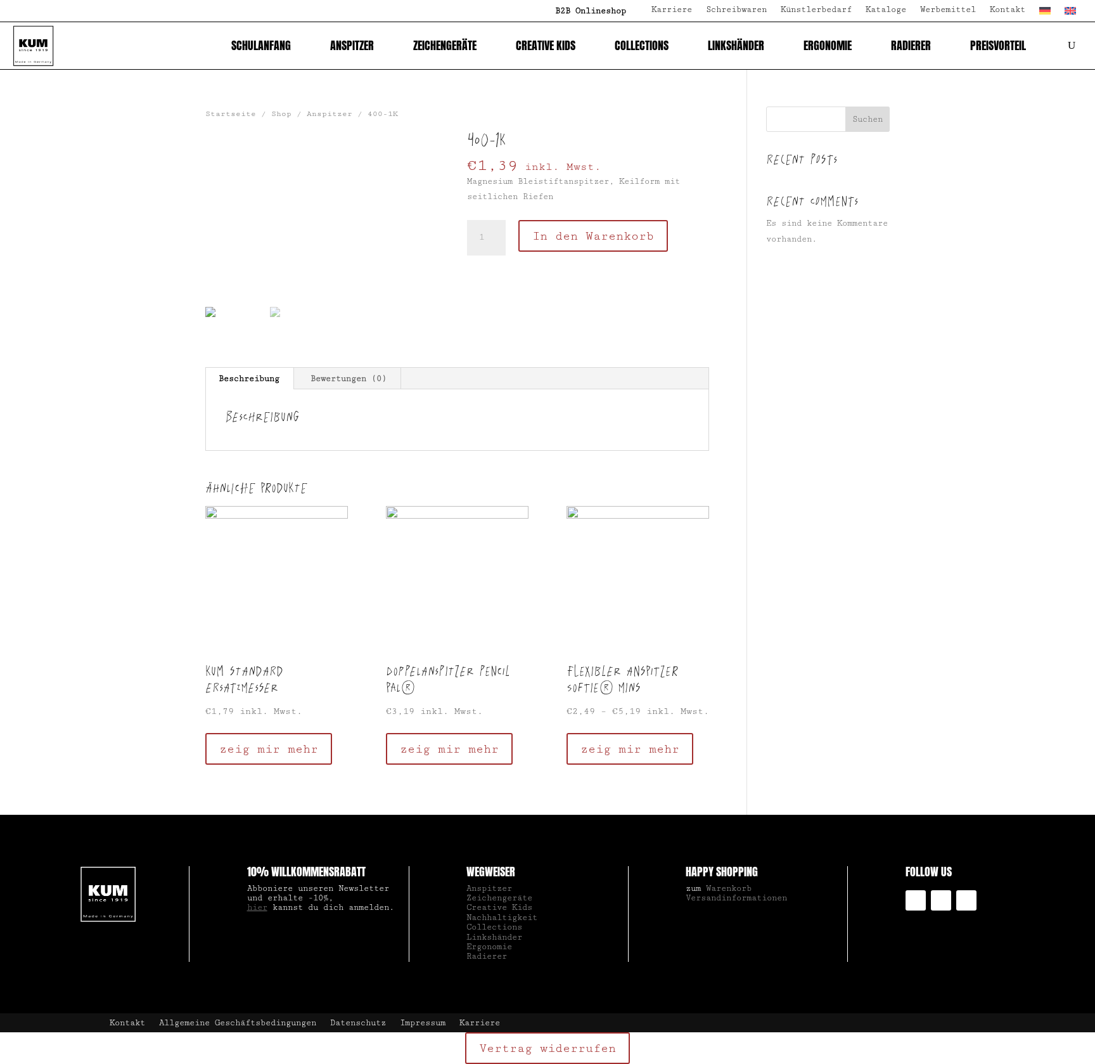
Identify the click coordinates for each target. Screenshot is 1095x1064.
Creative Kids (545, 45)
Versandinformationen (736, 898)
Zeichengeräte (445, 45)
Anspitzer (352, 45)
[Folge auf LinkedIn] (941, 900)
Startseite (230, 114)
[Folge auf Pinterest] (966, 900)
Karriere (671, 10)
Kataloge (886, 10)
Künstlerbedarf (816, 10)
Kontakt (1007, 10)
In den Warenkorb (593, 236)
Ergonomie (828, 45)
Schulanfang (261, 45)
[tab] (249, 378)
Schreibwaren (736, 10)
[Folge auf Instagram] (916, 900)
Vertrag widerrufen (547, 1048)
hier (257, 907)
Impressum (422, 1023)
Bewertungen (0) (349, 378)
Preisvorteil (998, 45)
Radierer (911, 45)
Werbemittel (948, 10)
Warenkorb (729, 888)
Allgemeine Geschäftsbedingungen (237, 1023)
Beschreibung (249, 378)
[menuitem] (1045, 13)
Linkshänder (736, 45)
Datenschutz (358, 1023)
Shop (281, 114)
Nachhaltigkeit (501, 917)
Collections (642, 45)
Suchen (867, 119)
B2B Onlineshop (590, 11)
